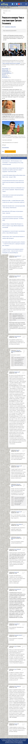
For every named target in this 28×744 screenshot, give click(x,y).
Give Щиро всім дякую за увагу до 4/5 (22, 277)
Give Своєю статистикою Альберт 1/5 (22, 450)
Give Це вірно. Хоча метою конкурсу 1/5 (23, 484)
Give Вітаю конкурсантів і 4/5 (23, 636)
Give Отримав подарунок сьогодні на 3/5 (24, 723)
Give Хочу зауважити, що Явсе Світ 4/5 (23, 337)
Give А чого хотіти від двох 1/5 (23, 537)
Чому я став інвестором (10, 151)
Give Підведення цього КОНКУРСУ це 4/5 (23, 257)
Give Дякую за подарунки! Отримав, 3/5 (25, 686)
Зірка (15, 646)
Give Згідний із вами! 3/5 (25, 465)
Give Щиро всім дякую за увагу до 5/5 (23, 277)
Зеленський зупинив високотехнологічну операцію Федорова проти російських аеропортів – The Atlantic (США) (13, 218)
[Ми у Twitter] (17, 4)
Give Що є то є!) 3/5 (25, 511)
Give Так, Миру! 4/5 (25, 669)
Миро (17, 450)
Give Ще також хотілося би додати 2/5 (23, 372)
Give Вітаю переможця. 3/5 (24, 623)
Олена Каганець (17, 336)
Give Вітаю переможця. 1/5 (22, 623)
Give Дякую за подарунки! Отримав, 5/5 (23, 687)
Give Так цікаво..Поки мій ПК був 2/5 (23, 572)
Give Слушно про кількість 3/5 (25, 549)
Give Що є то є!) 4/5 (23, 512)
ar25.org (4, 4)
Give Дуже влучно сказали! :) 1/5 (23, 350)
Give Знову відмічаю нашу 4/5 (23, 525)
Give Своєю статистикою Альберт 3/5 (24, 450)
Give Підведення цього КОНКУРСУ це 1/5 (23, 256)
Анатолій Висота (5, 77)
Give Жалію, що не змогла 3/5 (24, 646)
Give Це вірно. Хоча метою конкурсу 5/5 (23, 486)
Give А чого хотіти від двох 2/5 (24, 537)
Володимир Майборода (6, 73)
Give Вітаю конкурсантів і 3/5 (25, 635)
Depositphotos (20, 742)
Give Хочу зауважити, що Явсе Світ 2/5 (24, 336)
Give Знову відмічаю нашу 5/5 (24, 525)
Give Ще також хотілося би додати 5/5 (23, 373)
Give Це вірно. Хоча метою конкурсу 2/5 (24, 484)
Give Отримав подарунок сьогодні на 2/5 (23, 723)
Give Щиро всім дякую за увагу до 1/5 (22, 276)
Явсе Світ (4, 74)
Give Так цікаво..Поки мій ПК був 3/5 (24, 572)
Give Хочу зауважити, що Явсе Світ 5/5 (24, 337)
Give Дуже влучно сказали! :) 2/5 (24, 350)
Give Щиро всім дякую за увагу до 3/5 (25, 276)
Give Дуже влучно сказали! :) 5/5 (23, 352)
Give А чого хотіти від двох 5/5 (23, 539)
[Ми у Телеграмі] (12, 4)
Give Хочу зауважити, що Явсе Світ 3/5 (25, 336)
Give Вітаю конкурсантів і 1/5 (23, 635)
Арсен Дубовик (5, 68)
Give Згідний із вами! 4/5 (23, 466)
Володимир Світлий (18, 635)
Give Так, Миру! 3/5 (24, 669)
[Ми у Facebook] (14, 4)
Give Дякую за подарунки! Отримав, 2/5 (23, 686)
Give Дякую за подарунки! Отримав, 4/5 (22, 687)
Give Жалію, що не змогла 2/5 (23, 646)
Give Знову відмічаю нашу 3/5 (25, 524)
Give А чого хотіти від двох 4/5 (24, 538)
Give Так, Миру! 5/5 (22, 670)
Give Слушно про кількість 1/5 (22, 549)
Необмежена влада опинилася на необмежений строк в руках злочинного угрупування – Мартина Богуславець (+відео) (13, 189)
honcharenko (16, 623)
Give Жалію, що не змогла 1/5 (22, 646)
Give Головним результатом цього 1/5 (23, 589)
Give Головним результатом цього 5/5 (24, 590)
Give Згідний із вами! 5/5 (24, 466)
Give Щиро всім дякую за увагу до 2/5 (23, 276)
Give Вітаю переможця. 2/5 (23, 623)
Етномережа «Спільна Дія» (10, 26)
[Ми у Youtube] (19, 4)
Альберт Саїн (4, 76)
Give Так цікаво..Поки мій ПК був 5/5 (23, 573)
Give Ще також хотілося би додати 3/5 (24, 372)
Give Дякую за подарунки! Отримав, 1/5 (22, 686)
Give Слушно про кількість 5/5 (23, 550)
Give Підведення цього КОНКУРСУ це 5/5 (24, 257)
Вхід (26, 0)
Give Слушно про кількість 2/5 (23, 549)
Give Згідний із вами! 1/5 (23, 465)
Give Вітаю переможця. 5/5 (23, 625)
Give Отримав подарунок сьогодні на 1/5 (22, 723)
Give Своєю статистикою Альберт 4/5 (22, 451)
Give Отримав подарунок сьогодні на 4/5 (22, 724)
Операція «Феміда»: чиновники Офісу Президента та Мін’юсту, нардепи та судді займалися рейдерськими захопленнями (13, 225)
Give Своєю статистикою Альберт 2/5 (23, 450)
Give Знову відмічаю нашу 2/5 (24, 524)
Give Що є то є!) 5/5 (24, 512)
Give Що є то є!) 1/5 (23, 511)
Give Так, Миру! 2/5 (23, 669)
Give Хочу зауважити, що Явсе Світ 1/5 (23, 336)
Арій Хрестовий (5, 70)
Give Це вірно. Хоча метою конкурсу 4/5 (24, 485)
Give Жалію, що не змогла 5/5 (22, 647)
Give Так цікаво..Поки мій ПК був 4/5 (22, 573)
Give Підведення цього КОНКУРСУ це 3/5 (25, 256)
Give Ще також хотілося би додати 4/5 (22, 373)
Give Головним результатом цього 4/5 (23, 590)
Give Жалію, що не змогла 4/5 (25, 646)
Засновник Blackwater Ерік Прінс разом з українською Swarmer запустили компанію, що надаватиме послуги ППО (13, 182)
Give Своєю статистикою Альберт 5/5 (23, 451)
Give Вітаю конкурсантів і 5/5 (24, 636)
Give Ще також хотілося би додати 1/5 (22, 372)
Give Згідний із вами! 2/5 (24, 465)
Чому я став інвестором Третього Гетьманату (11, 63)
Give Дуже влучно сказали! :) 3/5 (23, 351)
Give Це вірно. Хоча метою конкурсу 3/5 (23, 485)
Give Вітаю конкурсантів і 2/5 (24, 635)
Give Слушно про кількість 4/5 (22, 550)
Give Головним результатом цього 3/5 (25, 589)
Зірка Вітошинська (6, 71)
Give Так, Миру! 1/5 (22, 669)
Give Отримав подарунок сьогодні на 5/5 (23, 724)
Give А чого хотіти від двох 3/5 (23, 538)
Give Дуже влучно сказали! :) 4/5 (24, 351)
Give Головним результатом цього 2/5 (24, 589)
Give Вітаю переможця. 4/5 (22, 625)
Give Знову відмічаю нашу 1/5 (23, 524)
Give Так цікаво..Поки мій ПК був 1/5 (22, 572)
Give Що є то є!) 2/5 (24, 511)
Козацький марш (5, 147)
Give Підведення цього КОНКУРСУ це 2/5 (24, 256)
